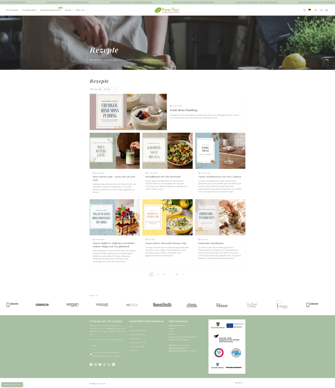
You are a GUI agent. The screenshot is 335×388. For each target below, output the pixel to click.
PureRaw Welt (29, 10)
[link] (21, 304)
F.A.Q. (171, 331)
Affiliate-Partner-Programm (179, 340)
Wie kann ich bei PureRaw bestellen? (182, 337)
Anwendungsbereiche (50, 10)
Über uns (80, 10)
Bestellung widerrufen (177, 326)
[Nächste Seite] (183, 274)
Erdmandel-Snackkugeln (211, 243)
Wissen (68, 10)
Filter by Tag (95, 89)
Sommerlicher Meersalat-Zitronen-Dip (166, 243)
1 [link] (151, 274)
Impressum (133, 350)
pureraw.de (100, 383)
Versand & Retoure (136, 334)
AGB (130, 326)
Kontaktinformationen (137, 342)
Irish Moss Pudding (183, 110)
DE (315, 10)
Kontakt (172, 328)
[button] (304, 10)
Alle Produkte (12, 10)
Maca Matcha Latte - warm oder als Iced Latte (114, 178)
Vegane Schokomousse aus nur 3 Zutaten (219, 176)
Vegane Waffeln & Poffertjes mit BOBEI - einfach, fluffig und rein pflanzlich (114, 245)
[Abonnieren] (124, 345)
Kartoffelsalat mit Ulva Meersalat (163, 176)
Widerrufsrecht (135, 338)
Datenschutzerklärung (137, 330)
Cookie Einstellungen (137, 346)
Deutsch (238, 383)
